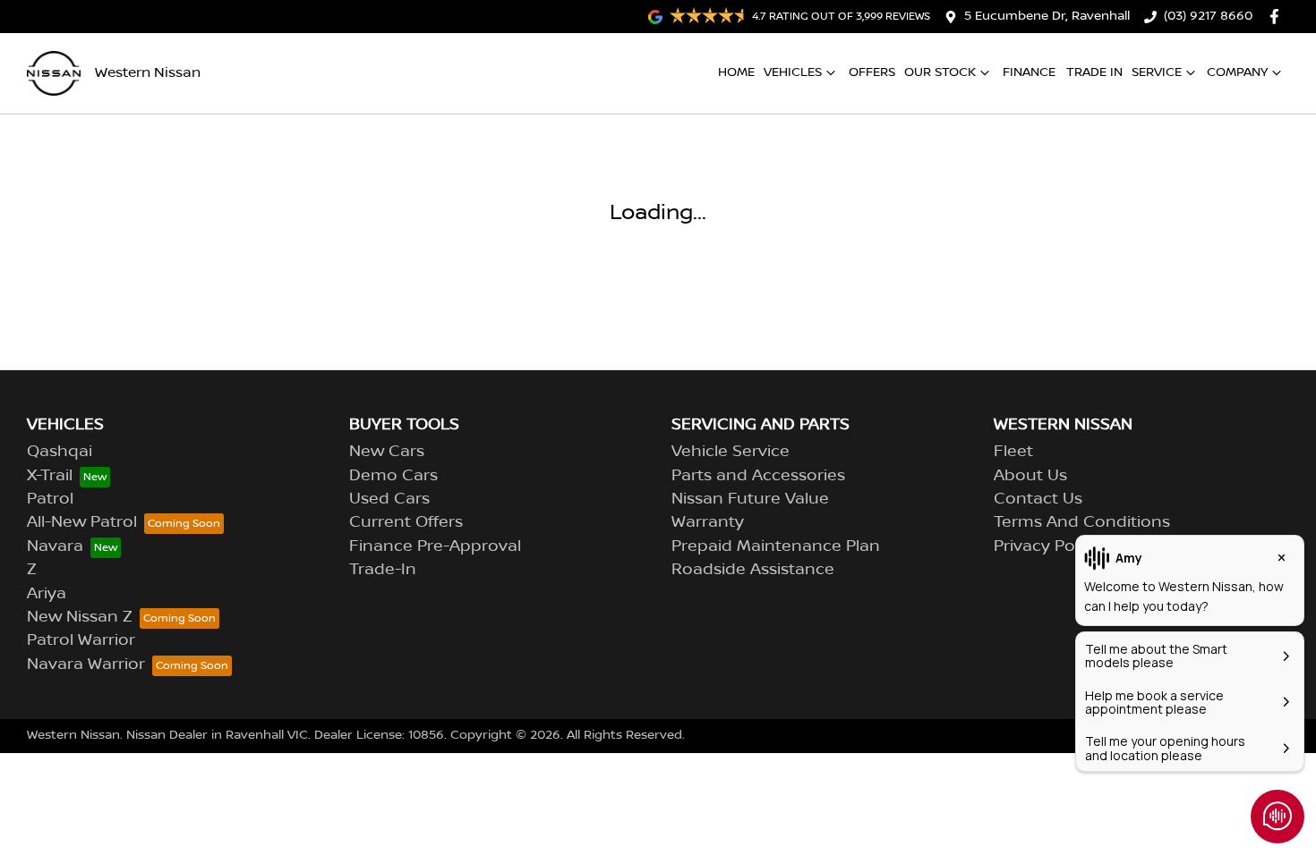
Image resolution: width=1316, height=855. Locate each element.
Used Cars (389, 499)
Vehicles (793, 72)
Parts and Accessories (758, 476)
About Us (1030, 476)
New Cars (386, 451)
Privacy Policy (1047, 546)
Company (1237, 72)
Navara (55, 546)
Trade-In (382, 570)
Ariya (46, 594)
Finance (1029, 72)
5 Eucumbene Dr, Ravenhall (1047, 16)
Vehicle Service (730, 451)
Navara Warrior (86, 664)
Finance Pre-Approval (435, 546)
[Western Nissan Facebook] (1278, 16)
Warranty (707, 522)
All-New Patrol (82, 522)
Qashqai (59, 451)
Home (736, 72)
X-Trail (50, 476)
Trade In (1094, 72)
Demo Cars (393, 476)
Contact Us (1038, 499)
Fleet (1013, 451)
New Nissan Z (79, 617)
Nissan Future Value (750, 499)
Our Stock (940, 72)
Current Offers (406, 522)
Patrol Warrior (81, 640)
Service (1157, 72)
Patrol (50, 499)
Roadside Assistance (752, 570)
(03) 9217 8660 (1208, 16)
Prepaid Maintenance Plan (775, 546)
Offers (872, 72)
